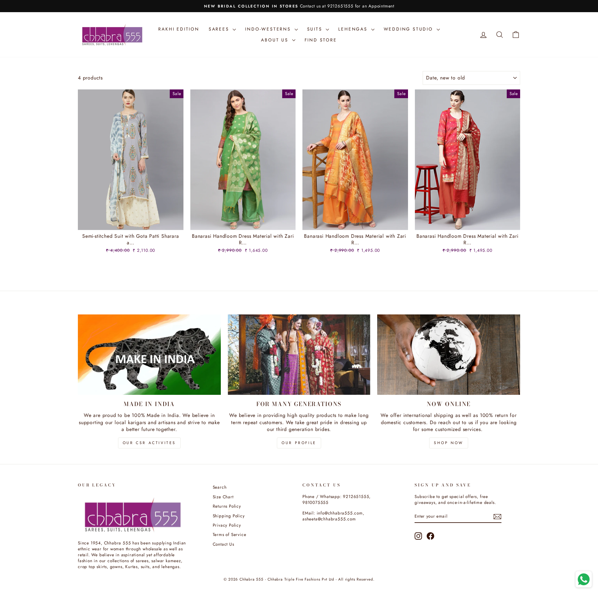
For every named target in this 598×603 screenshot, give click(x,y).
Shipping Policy (229, 516)
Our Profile (299, 443)
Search (220, 487)
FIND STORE (321, 40)
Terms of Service (229, 534)
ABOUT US (275, 40)
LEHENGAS (353, 29)
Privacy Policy (227, 525)
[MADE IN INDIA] (149, 354)
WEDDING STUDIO (409, 29)
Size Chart (223, 497)
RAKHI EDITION (178, 29)
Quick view (130, 223)
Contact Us (223, 544)
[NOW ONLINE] (448, 354)
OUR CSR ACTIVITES (149, 443)
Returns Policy (227, 506)
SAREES (220, 29)
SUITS (316, 29)
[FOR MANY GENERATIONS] (299, 354)
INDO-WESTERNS (269, 29)
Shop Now (448, 443)
